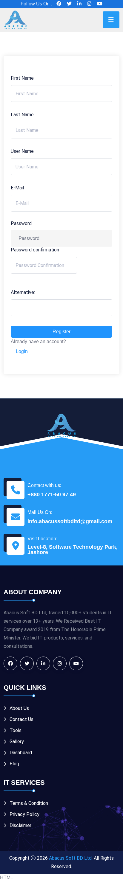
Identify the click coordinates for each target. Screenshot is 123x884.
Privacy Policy (24, 814)
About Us (19, 708)
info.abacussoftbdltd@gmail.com (69, 521)
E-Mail (17, 188)
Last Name (22, 114)
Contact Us (21, 719)
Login (22, 351)
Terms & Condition (29, 803)
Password (21, 223)
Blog (14, 764)
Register (61, 331)
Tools (15, 730)
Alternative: (23, 292)
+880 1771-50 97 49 (51, 494)
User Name (22, 151)
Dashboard (21, 752)
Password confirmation (35, 250)
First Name (22, 78)
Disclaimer (20, 825)
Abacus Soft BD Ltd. (71, 858)
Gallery (17, 741)
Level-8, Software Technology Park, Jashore (72, 549)
